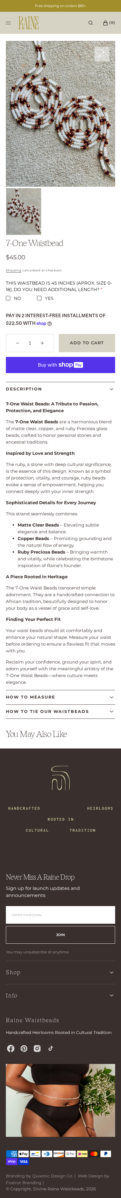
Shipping (13, 270)
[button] (90, 22)
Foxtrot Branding (23, 1182)
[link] (60, 799)
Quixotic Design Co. (52, 1176)
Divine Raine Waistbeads (58, 1189)
